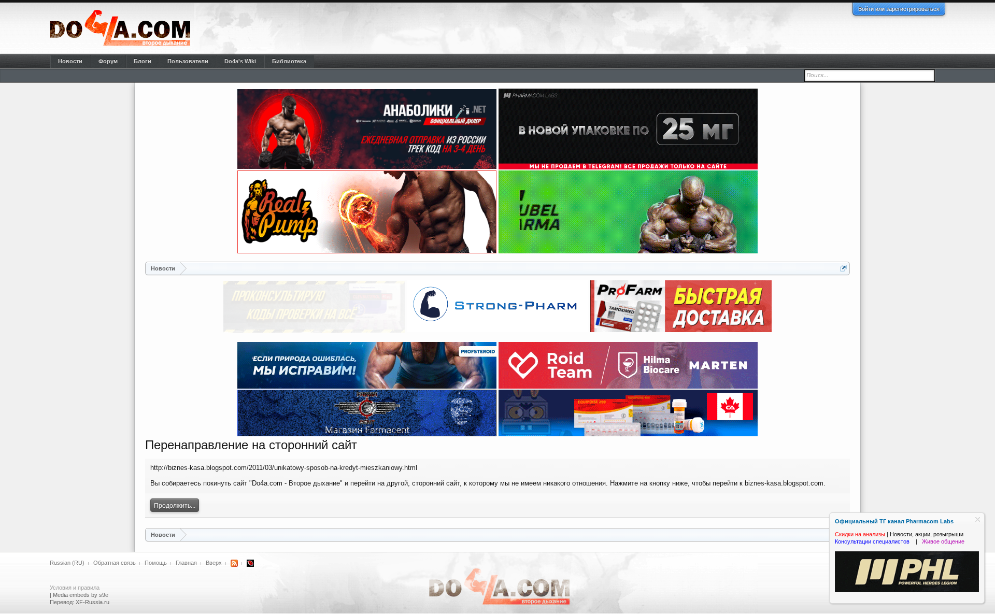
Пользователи (187, 61)
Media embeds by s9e (80, 595)
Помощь (156, 563)
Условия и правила (75, 587)
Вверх (214, 563)
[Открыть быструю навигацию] (843, 268)
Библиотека (289, 61)
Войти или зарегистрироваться (899, 9)
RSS (234, 563)
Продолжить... (174, 505)
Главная (186, 563)
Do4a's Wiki (240, 61)
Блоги (142, 61)
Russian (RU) (67, 563)
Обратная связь (114, 563)
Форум (108, 61)
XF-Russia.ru (92, 602)
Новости (70, 61)
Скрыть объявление (978, 519)
